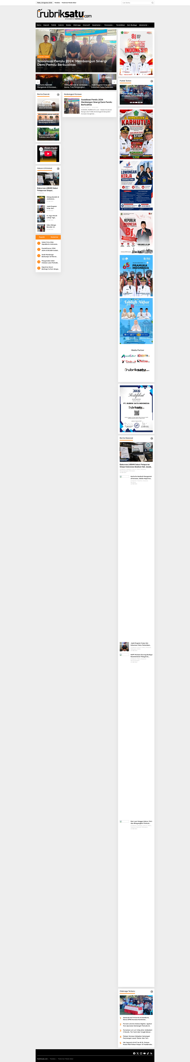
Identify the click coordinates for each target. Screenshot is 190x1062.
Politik (47, 57)
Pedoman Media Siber (65, 1059)
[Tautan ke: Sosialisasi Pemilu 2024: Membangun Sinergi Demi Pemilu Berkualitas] (76, 50)
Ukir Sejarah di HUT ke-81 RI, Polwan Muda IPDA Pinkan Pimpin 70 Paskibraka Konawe (137, 1043)
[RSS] (151, 1053)
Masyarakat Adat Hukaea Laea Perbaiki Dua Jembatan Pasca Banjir (50, 262)
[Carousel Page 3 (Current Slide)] (136, 102)
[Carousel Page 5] (141, 102)
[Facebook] (134, 1053)
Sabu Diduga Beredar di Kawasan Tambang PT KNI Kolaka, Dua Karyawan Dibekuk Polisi (53, 226)
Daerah (41, 57)
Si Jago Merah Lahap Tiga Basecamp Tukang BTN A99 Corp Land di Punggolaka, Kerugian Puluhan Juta (52, 217)
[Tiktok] (147, 1053)
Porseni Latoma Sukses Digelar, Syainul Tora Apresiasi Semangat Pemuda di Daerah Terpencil (137, 1025)
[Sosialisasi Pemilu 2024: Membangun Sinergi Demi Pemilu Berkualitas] (94, 114)
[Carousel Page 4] (139, 102)
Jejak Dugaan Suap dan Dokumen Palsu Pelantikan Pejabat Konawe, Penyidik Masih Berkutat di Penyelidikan (102, 86)
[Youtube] (144, 1053)
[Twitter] (137, 1053)
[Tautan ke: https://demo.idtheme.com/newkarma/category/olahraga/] (151, 991)
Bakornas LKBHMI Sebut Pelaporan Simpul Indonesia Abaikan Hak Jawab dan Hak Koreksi (47, 189)
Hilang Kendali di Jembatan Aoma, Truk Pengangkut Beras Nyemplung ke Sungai (75, 86)
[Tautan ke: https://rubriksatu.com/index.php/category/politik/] (151, 81)
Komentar (54, 237)
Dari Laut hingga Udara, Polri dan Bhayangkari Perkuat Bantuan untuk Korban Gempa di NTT (141, 822)
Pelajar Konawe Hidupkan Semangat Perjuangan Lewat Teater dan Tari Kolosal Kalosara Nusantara (136, 1037)
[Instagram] (141, 1053)
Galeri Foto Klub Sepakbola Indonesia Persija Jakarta (49, 243)
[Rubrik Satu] (64, 14)
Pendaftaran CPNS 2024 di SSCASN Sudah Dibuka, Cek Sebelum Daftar (50, 249)
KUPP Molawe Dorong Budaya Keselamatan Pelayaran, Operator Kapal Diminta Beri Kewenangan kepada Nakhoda (141, 656)
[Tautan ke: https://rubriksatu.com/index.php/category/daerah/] (58, 94)
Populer (42, 237)
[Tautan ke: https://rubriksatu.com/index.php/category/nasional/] (151, 438)
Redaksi (53, 1059)
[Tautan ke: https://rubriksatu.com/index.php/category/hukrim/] (58, 168)
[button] (152, 3)
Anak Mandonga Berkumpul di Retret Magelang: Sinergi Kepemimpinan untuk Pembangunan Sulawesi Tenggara (50, 256)
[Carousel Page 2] (133, 102)
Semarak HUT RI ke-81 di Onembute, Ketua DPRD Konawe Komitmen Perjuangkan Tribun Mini (136, 94)
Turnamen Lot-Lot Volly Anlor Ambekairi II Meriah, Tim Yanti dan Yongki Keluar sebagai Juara (137, 1031)
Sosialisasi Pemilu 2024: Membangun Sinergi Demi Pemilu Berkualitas (72, 62)
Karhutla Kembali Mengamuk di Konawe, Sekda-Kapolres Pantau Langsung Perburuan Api (47, 86)
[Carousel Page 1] (131, 102)
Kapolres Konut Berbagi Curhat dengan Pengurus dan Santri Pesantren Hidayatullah (50, 268)
